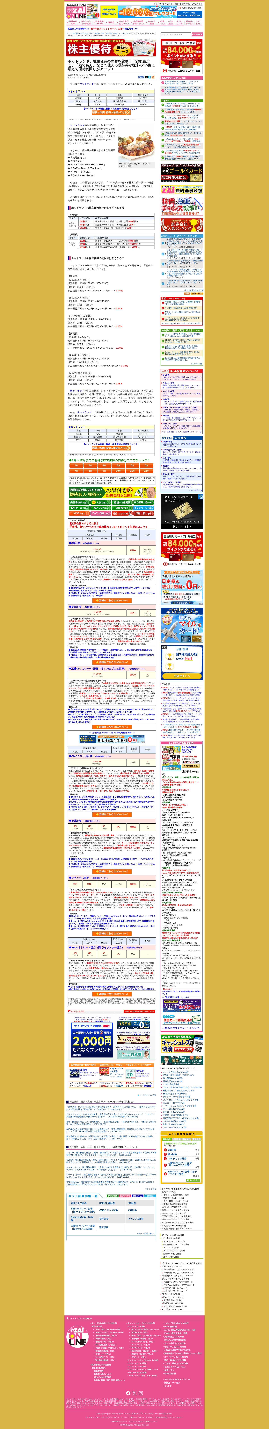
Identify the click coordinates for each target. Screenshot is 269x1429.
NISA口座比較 (170, 1326)
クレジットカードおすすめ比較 (177, 1097)
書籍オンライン (151, 1421)
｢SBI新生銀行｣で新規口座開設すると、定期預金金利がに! (183, 134)
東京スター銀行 (182, 476)
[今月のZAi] (170, 22)
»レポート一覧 (179, 324)
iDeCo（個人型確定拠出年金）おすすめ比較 (182, 1087)
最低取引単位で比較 (172, 1254)
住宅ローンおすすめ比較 (174, 1112)
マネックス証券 (135, 1219)
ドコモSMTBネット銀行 (182, 484)
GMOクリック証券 (108, 1210)
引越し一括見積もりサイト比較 (175, 1219)
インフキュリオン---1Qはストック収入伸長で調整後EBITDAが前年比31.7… (182, 319)
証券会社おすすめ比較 (172, 1266)
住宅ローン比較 (169, 1192)
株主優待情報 (98, 1371)
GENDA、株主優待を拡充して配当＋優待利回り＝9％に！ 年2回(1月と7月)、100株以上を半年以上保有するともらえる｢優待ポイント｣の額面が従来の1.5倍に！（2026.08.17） (111, 1161)
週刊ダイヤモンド (137, 1418)
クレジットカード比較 (136, 1326)
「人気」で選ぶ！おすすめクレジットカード (145, 1336)
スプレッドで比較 (171, 1247)
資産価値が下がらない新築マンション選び (181, 1118)
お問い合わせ (102, 1414)
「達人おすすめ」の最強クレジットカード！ (145, 1329)
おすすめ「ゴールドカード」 (176, 1288)
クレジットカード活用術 (137, 1363)
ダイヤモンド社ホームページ (119, 1414)
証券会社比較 (97, 1326)
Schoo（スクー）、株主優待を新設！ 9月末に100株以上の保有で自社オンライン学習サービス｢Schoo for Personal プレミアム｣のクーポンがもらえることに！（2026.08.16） (111, 1176)
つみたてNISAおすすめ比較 (176, 1323)
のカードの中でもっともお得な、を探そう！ (182, 116)
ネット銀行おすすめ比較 (174, 1109)
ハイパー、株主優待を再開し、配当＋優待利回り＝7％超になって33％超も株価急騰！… (182, 335)
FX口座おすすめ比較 (171, 1238)
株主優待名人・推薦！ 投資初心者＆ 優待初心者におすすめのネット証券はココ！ (182, 157)
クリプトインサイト (175, 1418)
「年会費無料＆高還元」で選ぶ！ (141, 1339)
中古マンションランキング (173, 1213)
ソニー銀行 (182, 460)
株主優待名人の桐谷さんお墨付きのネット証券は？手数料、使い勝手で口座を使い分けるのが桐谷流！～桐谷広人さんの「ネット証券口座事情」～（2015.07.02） (109, 1137)
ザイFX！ (168, 1386)
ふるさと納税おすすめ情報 (175, 1121)
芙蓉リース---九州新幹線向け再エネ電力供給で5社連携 (182, 313)
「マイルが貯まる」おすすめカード (179, 1285)
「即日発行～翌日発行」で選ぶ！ (141, 1354)
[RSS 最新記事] (153, 77)
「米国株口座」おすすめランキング (179, 1272)
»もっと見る (150, 1189)
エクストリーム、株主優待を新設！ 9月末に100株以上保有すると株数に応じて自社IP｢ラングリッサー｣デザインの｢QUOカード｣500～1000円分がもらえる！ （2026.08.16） (110, 1168)
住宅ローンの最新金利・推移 (176, 1195)
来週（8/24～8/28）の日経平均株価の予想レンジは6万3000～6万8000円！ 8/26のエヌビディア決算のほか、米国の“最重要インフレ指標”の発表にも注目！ (184, 253)
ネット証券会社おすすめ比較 (176, 1072)
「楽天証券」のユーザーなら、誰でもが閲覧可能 (182, 140)
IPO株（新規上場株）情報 (175, 1333)
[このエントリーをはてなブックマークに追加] (149, 77)
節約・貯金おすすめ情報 (174, 1124)
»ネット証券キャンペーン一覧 (189, 432)
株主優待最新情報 (98, 1368)
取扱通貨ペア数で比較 (173, 1303)
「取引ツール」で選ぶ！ (102, 1354)
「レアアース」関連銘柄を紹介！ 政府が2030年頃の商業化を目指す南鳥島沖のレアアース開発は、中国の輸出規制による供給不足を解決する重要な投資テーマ (184, 273)
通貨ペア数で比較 (171, 1257)
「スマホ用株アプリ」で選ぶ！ (105, 1357)
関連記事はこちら (103, 1022)
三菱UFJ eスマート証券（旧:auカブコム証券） (181, 409)
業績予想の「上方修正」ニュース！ (177, 1275)
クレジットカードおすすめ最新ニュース (143, 1369)
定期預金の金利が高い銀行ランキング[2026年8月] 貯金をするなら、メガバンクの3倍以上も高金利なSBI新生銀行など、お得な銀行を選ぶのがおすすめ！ (184, 242)
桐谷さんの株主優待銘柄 (102, 1377)
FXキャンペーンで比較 (173, 1297)
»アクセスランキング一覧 (193, 290)
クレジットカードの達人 (137, 1366)
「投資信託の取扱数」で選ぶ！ (105, 1351)
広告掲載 (168, 1414)
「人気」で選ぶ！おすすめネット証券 (107, 1329)
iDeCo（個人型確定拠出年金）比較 (180, 1330)
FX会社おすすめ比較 (171, 1294)
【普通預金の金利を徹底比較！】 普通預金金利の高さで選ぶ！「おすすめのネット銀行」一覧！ (185, 263)
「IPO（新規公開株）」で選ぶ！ (105, 1345)
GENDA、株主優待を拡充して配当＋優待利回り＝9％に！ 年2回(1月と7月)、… (182, 341)
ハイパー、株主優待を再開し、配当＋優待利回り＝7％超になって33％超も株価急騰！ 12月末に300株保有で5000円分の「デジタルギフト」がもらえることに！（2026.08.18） (111, 1153)
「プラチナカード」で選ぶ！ (140, 1348)
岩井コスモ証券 (79, 1203)
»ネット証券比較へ (145, 1233)
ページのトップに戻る (148, 1095)
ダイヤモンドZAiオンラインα (177, 1379)
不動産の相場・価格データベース (176, 1229)
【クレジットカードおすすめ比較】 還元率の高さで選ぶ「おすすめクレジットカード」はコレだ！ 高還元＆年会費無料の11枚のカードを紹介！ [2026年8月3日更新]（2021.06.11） (110, 1115)
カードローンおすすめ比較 (175, 1127)
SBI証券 (132, 1203)
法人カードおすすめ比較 (174, 1103)
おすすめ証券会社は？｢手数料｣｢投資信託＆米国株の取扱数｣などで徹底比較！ (182, 128)
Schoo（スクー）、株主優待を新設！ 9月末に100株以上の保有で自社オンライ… (182, 353)
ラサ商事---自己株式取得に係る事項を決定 (181, 308)
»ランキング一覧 (193, 324)
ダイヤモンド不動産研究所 (156, 1418)
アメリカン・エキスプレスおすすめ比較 (180, 1100)
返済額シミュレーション (174, 1198)
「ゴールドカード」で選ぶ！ (140, 1345)
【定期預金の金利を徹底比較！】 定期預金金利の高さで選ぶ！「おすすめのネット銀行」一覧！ (185, 283)
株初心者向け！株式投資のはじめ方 (178, 1090)
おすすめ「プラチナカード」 (176, 1291)
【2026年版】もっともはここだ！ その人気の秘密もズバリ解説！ (183, 146)
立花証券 (132, 1210)
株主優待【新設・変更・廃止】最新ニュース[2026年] (111, 33)
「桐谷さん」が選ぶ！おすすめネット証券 (108, 1333)
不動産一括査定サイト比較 (175, 1207)
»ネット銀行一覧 (195, 490)
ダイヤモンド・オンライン (119, 1418)
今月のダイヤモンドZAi (174, 1367)
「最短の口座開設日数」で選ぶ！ (105, 1336)
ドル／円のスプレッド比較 (175, 1306)
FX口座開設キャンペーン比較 (176, 1244)
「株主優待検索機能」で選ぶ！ (105, 1360)
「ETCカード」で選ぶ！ (138, 1357)
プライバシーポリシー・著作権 (152, 1414)
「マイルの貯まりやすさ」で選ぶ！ (142, 1342)
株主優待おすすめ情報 (173, 1078)
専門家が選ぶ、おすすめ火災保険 (176, 1216)
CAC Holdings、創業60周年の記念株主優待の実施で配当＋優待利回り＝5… (182, 359)
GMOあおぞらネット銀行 (182, 452)
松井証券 (103, 1219)
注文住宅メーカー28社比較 (174, 1225)
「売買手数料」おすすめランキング (179, 1269)
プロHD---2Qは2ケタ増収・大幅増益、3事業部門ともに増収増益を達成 (182, 303)
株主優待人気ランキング (102, 1374)
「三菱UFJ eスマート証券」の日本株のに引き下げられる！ (183, 111)
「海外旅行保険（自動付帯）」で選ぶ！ (144, 1351)
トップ (68, 33)
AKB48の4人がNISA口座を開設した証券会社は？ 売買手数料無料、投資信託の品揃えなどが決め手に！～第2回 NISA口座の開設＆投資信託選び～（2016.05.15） (110, 1130)
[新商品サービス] (189, 22)
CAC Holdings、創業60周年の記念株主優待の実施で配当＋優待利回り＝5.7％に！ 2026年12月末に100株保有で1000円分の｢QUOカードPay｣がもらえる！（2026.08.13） (110, 1183)
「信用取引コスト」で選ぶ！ (104, 1342)
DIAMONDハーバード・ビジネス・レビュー (127, 1421)
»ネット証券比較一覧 (169, 432)
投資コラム (169, 1370)
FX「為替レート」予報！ (173, 1309)
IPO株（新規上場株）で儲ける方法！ (179, 1075)
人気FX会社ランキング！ (174, 1241)
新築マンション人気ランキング (175, 1210)
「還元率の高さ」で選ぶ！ (139, 1333)
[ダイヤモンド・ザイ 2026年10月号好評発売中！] (92, 17)
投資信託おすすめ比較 (173, 1081)
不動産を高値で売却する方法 (176, 1115)
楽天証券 (103, 1227)
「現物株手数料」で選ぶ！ (103, 1339)
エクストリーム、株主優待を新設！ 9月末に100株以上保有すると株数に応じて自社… (181, 347)
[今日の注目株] (179, 22)
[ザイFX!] (198, 22)
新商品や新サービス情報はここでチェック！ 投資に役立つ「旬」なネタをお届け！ (182, 83)
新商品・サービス (172, 1383)
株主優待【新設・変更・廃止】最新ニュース (109, 1380)
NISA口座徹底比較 (171, 1084)
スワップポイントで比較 (174, 1250)
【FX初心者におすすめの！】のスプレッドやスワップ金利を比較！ (183, 152)
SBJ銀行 (182, 468)
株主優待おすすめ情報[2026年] (82, 33)
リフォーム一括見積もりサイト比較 (177, 1222)
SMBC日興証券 (107, 1203)
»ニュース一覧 (167, 324)
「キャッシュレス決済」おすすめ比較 (179, 1106)
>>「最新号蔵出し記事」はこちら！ (175, 997)
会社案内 (135, 1414)
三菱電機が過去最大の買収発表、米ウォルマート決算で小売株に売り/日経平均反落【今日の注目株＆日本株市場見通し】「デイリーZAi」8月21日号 (182, 91)
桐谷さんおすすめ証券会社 (175, 1093)
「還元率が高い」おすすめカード (178, 1282)
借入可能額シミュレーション (176, 1201)
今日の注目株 (170, 1373)
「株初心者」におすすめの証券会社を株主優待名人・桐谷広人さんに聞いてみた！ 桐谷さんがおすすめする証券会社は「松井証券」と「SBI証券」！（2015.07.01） (110, 1108)
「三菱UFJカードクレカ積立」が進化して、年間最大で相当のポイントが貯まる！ (182, 105)
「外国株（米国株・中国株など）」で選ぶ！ (109, 1348)
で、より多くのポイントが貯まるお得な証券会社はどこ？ (183, 122)
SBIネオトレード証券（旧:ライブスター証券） (182, 1173)
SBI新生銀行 (182, 444)
